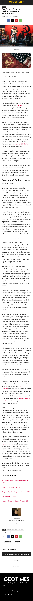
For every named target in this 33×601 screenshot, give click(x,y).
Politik (3, 7)
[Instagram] (6, 594)
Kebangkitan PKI (5, 532)
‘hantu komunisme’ (8, 444)
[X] (12, 20)
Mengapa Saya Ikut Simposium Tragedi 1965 (16, 492)
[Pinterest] (16, 20)
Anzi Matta (5, 16)
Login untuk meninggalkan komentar (16, 554)
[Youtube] (12, 594)
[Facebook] (8, 20)
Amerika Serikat (10, 529)
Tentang (10, 583)
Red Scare (13, 532)
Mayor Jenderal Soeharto (20, 144)
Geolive (16, 583)
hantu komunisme (19, 529)
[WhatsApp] (20, 20)
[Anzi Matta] (16, 512)
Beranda (4, 583)
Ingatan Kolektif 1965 (8, 496)
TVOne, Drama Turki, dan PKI (11, 487)
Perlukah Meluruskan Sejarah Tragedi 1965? (15, 501)
